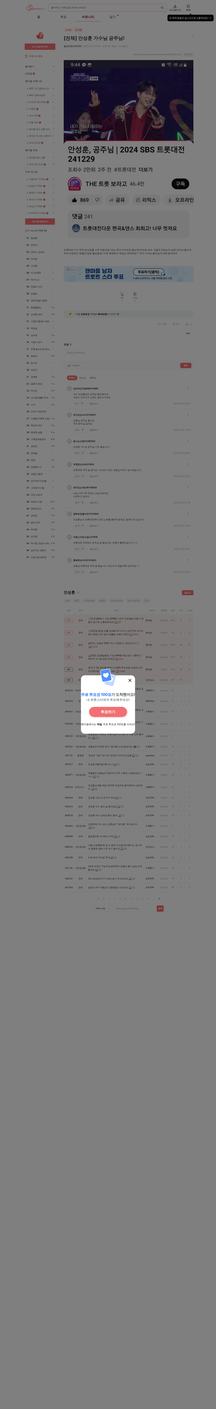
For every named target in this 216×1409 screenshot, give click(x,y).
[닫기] (130, 680)
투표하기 (108, 712)
